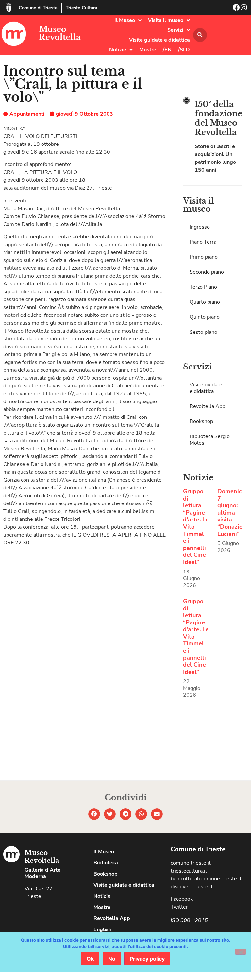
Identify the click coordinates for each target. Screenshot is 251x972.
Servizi (175, 30)
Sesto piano (203, 332)
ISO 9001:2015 (189, 920)
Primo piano (204, 257)
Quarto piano (205, 302)
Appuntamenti (26, 114)
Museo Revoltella (60, 33)
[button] (200, 35)
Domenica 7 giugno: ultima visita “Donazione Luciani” (233, 512)
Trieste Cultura (81, 8)
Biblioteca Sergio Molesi (210, 440)
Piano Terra (203, 242)
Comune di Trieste (38, 8)
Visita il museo (165, 20)
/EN (167, 49)
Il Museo (124, 20)
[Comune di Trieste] (9, 7)
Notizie (117, 49)
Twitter (179, 907)
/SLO (184, 49)
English (102, 929)
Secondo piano (207, 272)
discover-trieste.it (192, 886)
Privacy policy (147, 958)
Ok (90, 958)
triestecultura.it (189, 871)
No (111, 958)
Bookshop (201, 421)
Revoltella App (207, 406)
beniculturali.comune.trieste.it (206, 878)
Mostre (147, 49)
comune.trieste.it (191, 863)
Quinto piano (205, 317)
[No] (240, 952)
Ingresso (200, 226)
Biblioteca (105, 862)
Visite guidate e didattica (159, 39)
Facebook (182, 899)
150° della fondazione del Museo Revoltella (218, 118)
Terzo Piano (203, 287)
